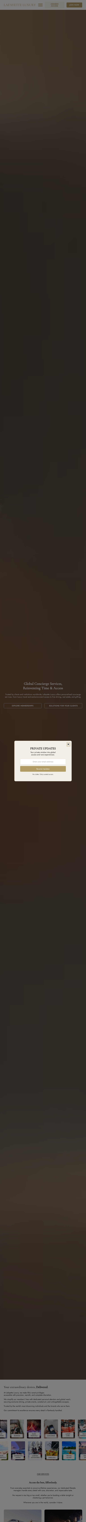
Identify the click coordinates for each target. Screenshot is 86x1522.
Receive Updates (43, 768)
